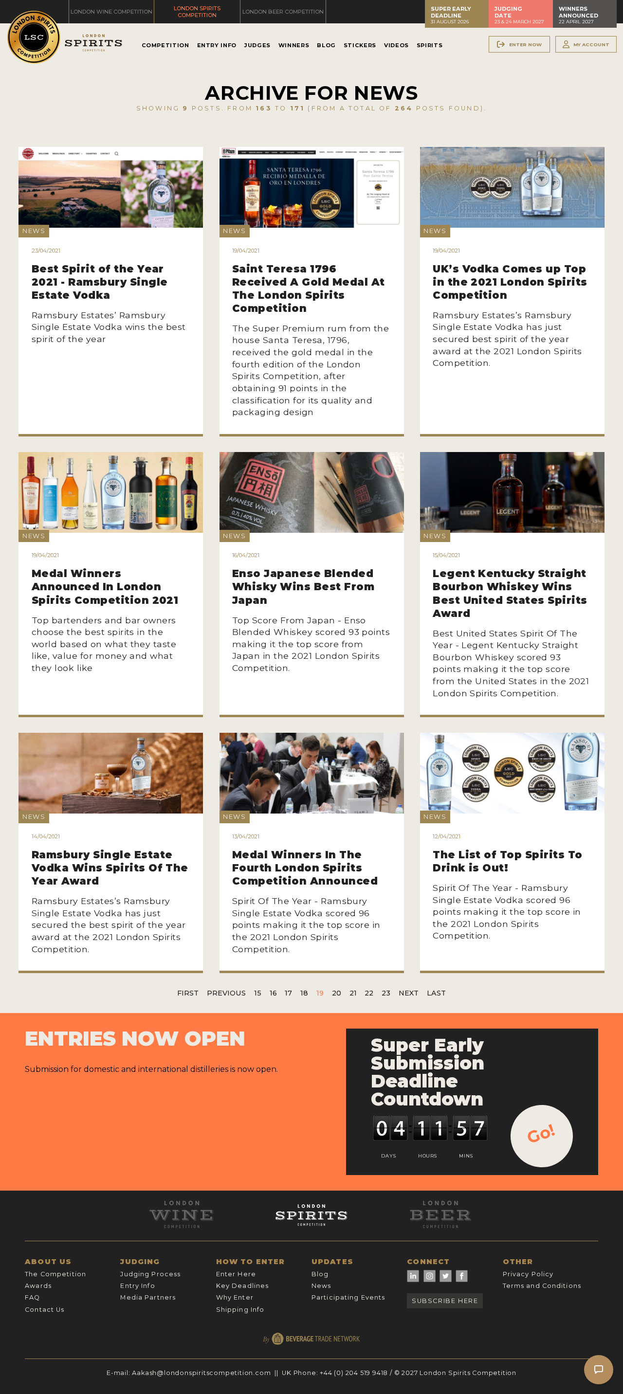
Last (436, 993)
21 (353, 993)
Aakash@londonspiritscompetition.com (201, 1372)
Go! (541, 1134)
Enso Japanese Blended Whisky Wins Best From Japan (303, 586)
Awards (38, 1285)
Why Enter (235, 1297)
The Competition (55, 1274)
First (188, 993)
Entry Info (217, 45)
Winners (293, 45)
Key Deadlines (242, 1285)
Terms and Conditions (542, 1285)
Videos (396, 45)
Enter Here (236, 1274)
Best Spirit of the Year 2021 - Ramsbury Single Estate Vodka (100, 282)
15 (257, 993)
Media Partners (148, 1297)
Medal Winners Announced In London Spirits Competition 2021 (105, 586)
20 (336, 993)
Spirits (429, 45)
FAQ (32, 1297)
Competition (165, 45)
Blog (326, 45)
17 (288, 993)
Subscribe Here (445, 1300)
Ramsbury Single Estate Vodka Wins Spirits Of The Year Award (110, 868)
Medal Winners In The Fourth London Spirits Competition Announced (305, 868)
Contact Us (44, 1309)
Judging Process (150, 1274)
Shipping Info (240, 1309)
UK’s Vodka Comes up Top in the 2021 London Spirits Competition (510, 282)
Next (409, 993)
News (321, 1285)
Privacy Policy (528, 1274)
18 (304, 993)
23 (386, 993)
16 (273, 993)
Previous (226, 993)
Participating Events (348, 1297)
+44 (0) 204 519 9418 (354, 1372)
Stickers (360, 45)
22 (369, 993)
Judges (257, 45)
